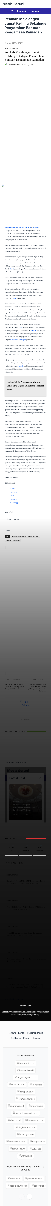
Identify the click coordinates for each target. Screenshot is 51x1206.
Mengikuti (25, 845)
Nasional (35, 11)
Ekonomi (21, 11)
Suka (11, 845)
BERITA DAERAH (25, 1006)
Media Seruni (13, 4)
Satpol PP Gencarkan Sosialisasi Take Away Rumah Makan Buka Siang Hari (25, 1013)
